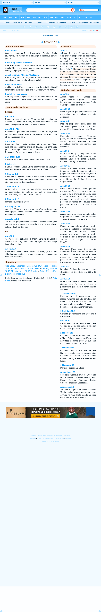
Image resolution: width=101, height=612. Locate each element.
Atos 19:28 (65, 211)
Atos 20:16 (10, 142)
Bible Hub (20, 274)
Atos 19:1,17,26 (12, 129)
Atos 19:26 (65, 186)
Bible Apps (10, 274)
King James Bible (13, 84)
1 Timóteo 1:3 (11, 174)
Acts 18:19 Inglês (48, 271)
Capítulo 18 (15, 31)
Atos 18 (63, 50)
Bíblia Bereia (11, 50)
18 (61, 53)
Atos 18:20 (65, 109)
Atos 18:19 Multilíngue (37, 266)
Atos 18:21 (65, 121)
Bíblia (4, 31)
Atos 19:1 (64, 151)
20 (74, 79)
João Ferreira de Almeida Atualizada (22, 75)
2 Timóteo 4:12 (12, 199)
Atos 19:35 (65, 224)
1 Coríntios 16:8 (12, 157)
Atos (9, 31)
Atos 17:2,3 (10, 249)
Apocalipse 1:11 (12, 206)
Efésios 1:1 (10, 164)
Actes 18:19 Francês (30, 269)
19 (72, 69)
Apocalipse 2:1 (12, 219)
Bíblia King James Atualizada (18, 63)
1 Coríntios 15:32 (68, 294)
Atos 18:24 (10, 116)
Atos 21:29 (65, 279)
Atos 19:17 (65, 166)
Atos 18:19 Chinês (28, 271)
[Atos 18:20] (98, 281)
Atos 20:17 (65, 266)
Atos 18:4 (9, 236)
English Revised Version (16, 94)
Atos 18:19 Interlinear (15, 266)
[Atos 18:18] (3, 281)
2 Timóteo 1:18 (12, 187)
